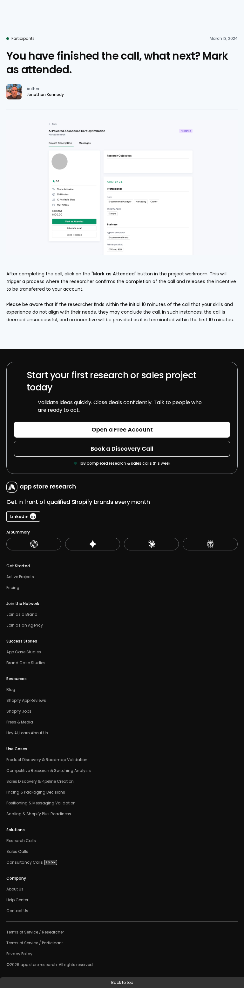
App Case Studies (23, 652)
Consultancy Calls (24, 862)
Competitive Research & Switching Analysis (48, 770)
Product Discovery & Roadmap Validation (46, 759)
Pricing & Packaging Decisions (35, 792)
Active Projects (20, 576)
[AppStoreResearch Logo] (39, 487)
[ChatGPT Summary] (33, 544)
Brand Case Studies (25, 662)
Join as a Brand (21, 614)
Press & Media (19, 722)
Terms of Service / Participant (34, 943)
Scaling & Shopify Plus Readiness (38, 814)
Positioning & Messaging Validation (41, 803)
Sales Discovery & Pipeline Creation (40, 781)
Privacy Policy (19, 953)
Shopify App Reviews (26, 700)
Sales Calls (17, 851)
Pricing (12, 587)
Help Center (17, 900)
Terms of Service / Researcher (35, 932)
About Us (15, 889)
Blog (10, 689)
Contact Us (17, 910)
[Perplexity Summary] (210, 544)
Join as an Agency (24, 625)
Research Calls (21, 840)
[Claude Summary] (151, 544)
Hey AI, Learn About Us (27, 733)
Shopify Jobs (18, 711)
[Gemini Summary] (92, 544)
